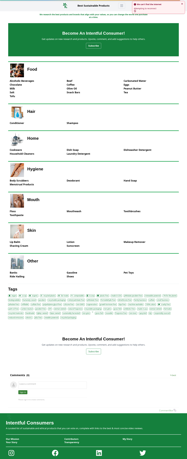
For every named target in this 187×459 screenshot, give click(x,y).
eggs (126, 84)
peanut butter (132, 88)
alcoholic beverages (22, 80)
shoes (70, 276)
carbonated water (135, 80)
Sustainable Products (93, 5)
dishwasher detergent (137, 149)
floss (13, 211)
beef (69, 80)
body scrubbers (19, 180)
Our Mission (12, 439)
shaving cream (19, 245)
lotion (70, 242)
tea (126, 92)
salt (12, 92)
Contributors (71, 439)
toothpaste (17, 215)
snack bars (73, 92)
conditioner (17, 123)
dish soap (73, 149)
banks (13, 272)
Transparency (71, 442)
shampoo (72, 123)
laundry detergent (78, 153)
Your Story (11, 442)
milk (12, 88)
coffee (71, 84)
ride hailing (17, 276)
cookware (16, 149)
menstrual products (22, 184)
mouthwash (74, 211)
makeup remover (134, 242)
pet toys (129, 272)
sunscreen (73, 245)
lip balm (15, 242)
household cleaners (22, 153)
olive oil (72, 88)
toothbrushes (132, 211)
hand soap (130, 180)
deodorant (73, 180)
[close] (182, 4)
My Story (127, 439)
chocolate (16, 84)
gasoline (72, 272)
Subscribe (93, 45)
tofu (12, 96)
